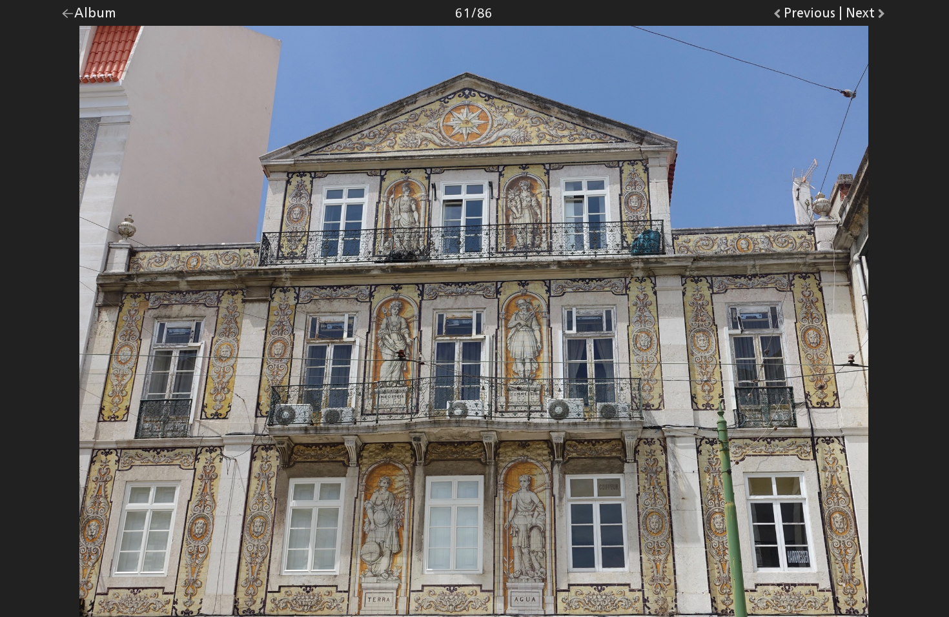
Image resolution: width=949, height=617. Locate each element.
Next (867, 16)
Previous (809, 16)
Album (95, 16)
